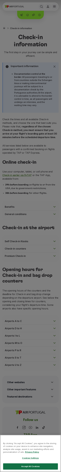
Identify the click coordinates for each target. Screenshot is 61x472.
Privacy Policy (32, 452)
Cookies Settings (30, 458)
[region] (30, 453)
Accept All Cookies (30, 466)
